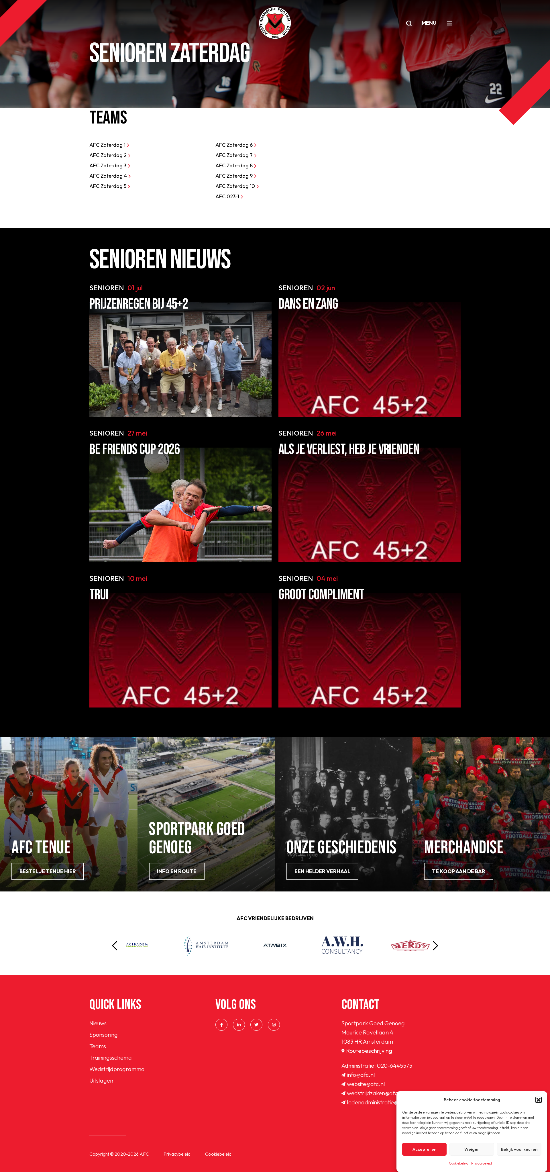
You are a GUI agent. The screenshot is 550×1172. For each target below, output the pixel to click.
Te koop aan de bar (458, 871)
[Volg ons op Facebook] (221, 1025)
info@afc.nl (361, 1074)
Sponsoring (103, 1034)
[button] (538, 1100)
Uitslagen (101, 1080)
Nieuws (98, 1023)
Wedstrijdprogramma (117, 1069)
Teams (97, 1046)
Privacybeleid (481, 1163)
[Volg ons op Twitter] (256, 1025)
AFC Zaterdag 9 (234, 176)
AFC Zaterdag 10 (235, 186)
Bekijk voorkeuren (519, 1149)
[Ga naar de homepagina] (275, 23)
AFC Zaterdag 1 (108, 145)
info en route (177, 871)
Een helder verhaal (322, 871)
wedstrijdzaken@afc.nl (375, 1093)
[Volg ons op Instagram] (274, 1025)
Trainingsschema (110, 1057)
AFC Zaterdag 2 (108, 155)
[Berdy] (412, 945)
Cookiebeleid (458, 1163)
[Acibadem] (136, 945)
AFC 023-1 (227, 196)
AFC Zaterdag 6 (234, 145)
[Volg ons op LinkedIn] (239, 1025)
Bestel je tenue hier (47, 871)
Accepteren (424, 1149)
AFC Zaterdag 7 (234, 155)
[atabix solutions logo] (275, 945)
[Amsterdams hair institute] (206, 945)
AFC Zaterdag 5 (108, 186)
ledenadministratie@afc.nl (380, 1102)
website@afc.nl (366, 1083)
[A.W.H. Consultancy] (344, 945)
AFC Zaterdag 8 (234, 165)
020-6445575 (394, 1065)
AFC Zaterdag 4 (108, 176)
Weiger (471, 1149)
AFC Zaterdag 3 (108, 165)
